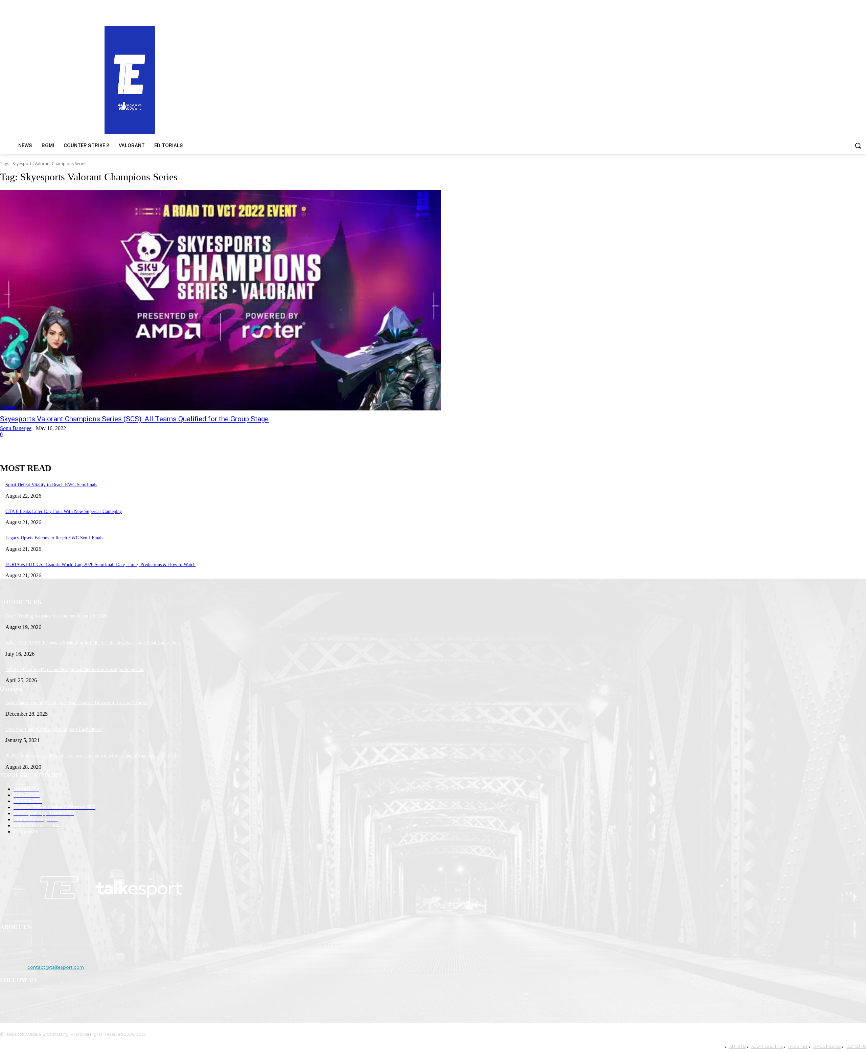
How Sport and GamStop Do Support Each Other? (53, 729)
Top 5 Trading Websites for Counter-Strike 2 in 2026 (56, 616)
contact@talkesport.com (55, 967)
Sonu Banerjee (15, 428)
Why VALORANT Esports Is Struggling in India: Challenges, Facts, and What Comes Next (93, 642)
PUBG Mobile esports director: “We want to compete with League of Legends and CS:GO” (92, 755)
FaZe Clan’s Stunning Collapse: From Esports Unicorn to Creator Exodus (75, 702)
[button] (858, 145)
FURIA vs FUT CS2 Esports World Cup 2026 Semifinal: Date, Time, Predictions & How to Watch (100, 564)
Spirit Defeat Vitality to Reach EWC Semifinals (51, 484)
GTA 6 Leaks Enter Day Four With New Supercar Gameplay (63, 511)
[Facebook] (7, 998)
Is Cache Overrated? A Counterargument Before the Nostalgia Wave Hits (74, 669)
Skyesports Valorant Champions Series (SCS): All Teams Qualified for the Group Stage (134, 419)
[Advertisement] (563, 79)
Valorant (9, 407)
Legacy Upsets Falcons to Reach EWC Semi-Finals (54, 537)
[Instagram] (24, 998)
